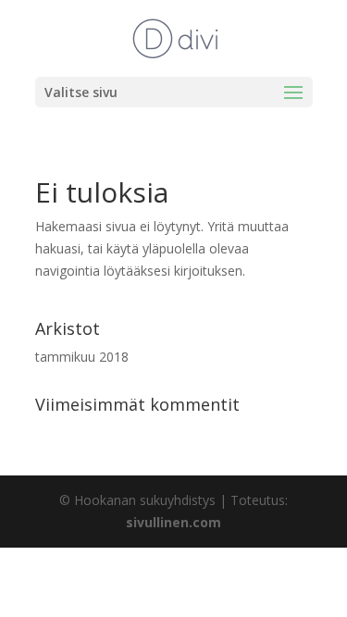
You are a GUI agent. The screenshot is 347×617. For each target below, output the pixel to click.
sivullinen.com (173, 522)
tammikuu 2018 (82, 356)
